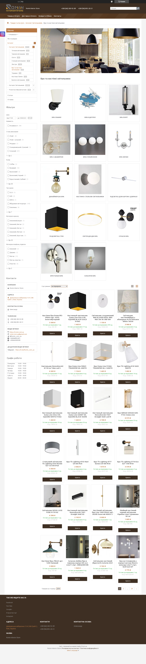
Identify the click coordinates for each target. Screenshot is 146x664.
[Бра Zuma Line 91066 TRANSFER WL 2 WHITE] (102, 351)
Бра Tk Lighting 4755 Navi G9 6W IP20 (77, 463)
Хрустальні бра (56, 276)
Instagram (9, 616)
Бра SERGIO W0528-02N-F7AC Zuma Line (128, 414)
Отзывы (10, 99)
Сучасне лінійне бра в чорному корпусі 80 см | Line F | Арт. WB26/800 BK (77, 563)
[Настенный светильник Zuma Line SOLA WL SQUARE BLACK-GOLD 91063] (77, 301)
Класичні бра (90, 276)
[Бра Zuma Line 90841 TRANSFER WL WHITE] (77, 351)
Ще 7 (10, 212)
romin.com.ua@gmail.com (18, 334)
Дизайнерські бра (56, 196)
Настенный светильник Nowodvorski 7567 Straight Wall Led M (103, 415)
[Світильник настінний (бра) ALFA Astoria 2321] (102, 546)
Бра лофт (124, 117)
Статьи (10, 95)
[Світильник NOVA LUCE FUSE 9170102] (52, 496)
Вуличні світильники (18, 80)
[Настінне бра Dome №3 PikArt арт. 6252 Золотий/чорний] (52, 301)
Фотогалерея (12, 39)
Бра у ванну (56, 117)
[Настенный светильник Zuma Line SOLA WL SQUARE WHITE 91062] (52, 398)
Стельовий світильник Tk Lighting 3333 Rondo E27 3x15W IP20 (52, 464)
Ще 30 (10, 184)
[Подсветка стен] (56, 219)
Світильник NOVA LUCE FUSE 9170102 (52, 511)
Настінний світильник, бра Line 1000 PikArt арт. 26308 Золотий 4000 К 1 (102, 512)
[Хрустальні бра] (56, 258)
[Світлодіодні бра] (90, 219)
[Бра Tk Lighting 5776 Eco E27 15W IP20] (128, 447)
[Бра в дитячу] (90, 100)
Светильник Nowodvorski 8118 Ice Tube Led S (52, 367)
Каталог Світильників (34, 23)
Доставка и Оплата (29, 16)
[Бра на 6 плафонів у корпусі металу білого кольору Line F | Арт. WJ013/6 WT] (128, 546)
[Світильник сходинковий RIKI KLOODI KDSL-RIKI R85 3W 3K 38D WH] (102, 301)
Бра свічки (123, 157)
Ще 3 (10, 268)
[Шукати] (138, 8)
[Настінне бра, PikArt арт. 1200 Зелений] (52, 546)
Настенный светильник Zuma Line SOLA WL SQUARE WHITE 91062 (52, 415)
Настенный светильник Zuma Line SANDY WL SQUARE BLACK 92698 (77, 415)
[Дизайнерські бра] (56, 179)
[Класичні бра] (90, 258)
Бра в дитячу (90, 117)
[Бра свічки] (123, 139)
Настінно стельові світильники (90, 196)
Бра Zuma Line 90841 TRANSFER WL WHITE (77, 367)
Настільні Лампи (17, 76)
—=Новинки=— (13, 34)
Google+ (9, 609)
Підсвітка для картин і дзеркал (123, 196)
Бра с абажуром (56, 157)
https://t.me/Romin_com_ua (25, 350)
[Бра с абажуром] (56, 139)
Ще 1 (10, 156)
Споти (14, 57)
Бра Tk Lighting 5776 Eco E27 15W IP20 (128, 463)
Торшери (15, 73)
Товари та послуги (17, 23)
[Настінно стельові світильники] (90, 179)
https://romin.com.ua (17, 332)
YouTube (9, 606)
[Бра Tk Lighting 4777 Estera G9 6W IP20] (102, 447)
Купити (52, 333)
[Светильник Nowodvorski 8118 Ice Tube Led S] (52, 351)
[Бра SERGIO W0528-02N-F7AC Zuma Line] (128, 398)
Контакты (57, 16)
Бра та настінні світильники (17, 68)
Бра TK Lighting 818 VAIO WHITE (128, 367)
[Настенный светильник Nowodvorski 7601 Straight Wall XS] (77, 496)
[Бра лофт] (123, 100)
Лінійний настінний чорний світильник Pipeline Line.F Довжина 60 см (127, 513)
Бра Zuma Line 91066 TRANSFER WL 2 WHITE (102, 367)
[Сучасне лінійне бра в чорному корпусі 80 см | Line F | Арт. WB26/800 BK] (77, 546)
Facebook (9, 602)
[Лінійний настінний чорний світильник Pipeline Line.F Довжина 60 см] (128, 496)
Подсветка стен (57, 236)
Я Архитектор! (11, 613)
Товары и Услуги (13, 16)
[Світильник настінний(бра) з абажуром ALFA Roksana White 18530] (128, 301)
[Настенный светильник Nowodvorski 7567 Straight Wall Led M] (102, 398)
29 (132, 589)
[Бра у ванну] (56, 100)
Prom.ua (84, 646)
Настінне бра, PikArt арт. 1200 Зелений (52, 562)
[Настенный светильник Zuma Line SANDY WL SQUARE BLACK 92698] (77, 398)
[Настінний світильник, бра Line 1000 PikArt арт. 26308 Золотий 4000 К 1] (102, 496)
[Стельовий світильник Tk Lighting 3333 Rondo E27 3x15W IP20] (52, 447)
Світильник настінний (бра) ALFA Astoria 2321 (102, 562)
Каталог (10, 43)
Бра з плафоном (90, 157)
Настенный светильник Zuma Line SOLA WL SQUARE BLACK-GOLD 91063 (77, 318)
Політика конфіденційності (89, 648)
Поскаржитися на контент (70, 648)
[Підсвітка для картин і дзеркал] (123, 179)
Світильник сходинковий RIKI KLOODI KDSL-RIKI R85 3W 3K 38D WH (103, 317)
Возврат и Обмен (45, 16)
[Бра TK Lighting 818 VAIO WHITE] (128, 351)
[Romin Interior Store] (14, 8)
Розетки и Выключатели (17, 89)
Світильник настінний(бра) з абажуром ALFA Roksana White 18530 (128, 318)
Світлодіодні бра (90, 236)
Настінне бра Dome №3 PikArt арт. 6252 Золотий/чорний (52, 317)
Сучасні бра (124, 236)
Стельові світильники (19, 61)
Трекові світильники (18, 54)
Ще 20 (10, 240)
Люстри (14, 64)
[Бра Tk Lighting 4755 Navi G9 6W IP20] (77, 447)
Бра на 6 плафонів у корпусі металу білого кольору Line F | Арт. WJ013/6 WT (128, 564)
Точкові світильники (18, 50)
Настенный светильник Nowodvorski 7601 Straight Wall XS (77, 512)
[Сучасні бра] (123, 219)
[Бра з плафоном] (90, 139)
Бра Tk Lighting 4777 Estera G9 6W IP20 (103, 463)
